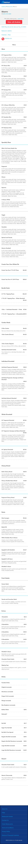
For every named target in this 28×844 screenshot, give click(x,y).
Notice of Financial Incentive (10, 835)
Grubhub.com (8, 38)
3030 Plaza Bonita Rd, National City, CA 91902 (14, 27)
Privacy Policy (6, 831)
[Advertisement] (14, 795)
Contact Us (5, 820)
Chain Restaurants (7, 824)
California (4, 6)
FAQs (3, 812)
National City (10, 6)
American (4, 34)
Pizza (9, 34)
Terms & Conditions (8, 827)
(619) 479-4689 (7, 14)
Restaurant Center (7, 816)
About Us (4, 809)
